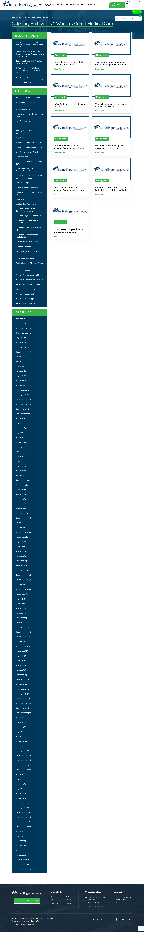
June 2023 (20, 366)
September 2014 (22, 713)
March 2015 (20, 684)
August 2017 (21, 594)
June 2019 (20, 490)
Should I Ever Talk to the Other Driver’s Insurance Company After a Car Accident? (30, 54)
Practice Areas (62, 4)
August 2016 (21, 651)
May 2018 (19, 551)
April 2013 (20, 793)
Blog (18, 138)
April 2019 (20, 499)
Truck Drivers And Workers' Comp (29, 263)
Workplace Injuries (23, 303)
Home (46, 4)
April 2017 (20, 613)
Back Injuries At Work (24, 126)
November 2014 (22, 703)
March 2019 (20, 504)
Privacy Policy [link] (36, 921)
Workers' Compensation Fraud (28, 280)
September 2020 (22, 452)
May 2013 (19, 789)
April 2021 (20, 437)
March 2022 (20, 385)
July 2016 (19, 656)
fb (116, 919)
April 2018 (20, 556)
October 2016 (21, 641)
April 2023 (20, 371)
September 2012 (22, 827)
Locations (74, 4)
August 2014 (21, 717)
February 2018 (21, 566)
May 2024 (19, 361)
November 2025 (22, 328)
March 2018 (20, 561)
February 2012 (21, 860)
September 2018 (22, 532)
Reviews (83, 4)
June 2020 (20, 461)
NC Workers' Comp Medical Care (29, 228)
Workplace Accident (24, 289)
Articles (68, 899)
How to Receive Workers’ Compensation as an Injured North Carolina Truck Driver (30, 80)
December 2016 (22, 632)
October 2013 (21, 765)
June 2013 (20, 784)
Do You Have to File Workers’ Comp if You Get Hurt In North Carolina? (28, 70)
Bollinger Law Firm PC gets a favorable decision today (109, 146)
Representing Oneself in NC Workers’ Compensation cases (69, 188)
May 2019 (19, 494)
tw (123, 919)
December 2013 (22, 755)
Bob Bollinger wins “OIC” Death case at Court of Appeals (69, 63)
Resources (98, 4)
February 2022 (21, 390)
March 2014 (20, 741)
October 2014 (21, 708)
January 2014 (21, 751)
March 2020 (20, 475)
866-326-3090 (127, 897)
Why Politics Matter (24, 270)
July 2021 (19, 423)
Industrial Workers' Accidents (27, 187)
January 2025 (21, 347)
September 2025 (22, 333)
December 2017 (22, 575)
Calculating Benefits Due (26, 152)
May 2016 (19, 665)
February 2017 (21, 622)
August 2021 (21, 418)
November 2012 (22, 817)
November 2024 (22, 357)
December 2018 (22, 518)
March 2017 (20, 618)
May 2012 (19, 846)
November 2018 (22, 523)
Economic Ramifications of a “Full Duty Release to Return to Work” (111, 188)
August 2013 (21, 774)
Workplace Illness (23, 299)
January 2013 (21, 808)
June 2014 (20, 727)
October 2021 (21, 409)
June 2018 (20, 547)
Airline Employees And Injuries (28, 98)
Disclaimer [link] (16, 921)
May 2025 (19, 338)
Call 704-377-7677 (116, 4)
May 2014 (19, 732)
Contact (47, 6)
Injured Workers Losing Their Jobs (29, 192)
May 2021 (19, 433)
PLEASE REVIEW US (99, 919)
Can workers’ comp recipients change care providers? (68, 230)
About (52, 4)
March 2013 (20, 798)
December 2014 (22, 698)
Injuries (19, 199)
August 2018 (21, 537)
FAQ (52, 901)
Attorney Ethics (22, 109)
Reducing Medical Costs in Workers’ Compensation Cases (69, 146)
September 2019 (22, 480)
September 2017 (22, 589)
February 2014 (21, 746)
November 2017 (22, 580)
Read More (58, 69)
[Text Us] (136, 11)
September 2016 (22, 646)
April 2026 (20, 319)
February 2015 (21, 689)
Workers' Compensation (25, 275)
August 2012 (21, 831)
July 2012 (19, 836)
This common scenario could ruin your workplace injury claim (110, 63)
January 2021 (21, 447)
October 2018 (21, 528)
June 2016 (20, 660)
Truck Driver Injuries (24, 258)
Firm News (20, 183)
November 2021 (22, 404)
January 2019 (21, 513)
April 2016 (20, 670)
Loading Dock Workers (25, 204)
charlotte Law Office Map (96, 906)
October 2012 (21, 822)
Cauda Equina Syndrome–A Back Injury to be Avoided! (111, 105)
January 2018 (21, 570)
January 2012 (21, 865)
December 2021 (22, 399)
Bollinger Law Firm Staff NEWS (28, 142)
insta (129, 919)
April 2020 (20, 471)
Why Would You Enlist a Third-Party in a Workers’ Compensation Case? (29, 44)
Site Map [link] (25, 921)
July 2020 (20, 456)
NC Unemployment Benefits (27, 216)
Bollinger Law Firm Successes (28, 147)
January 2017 (21, 627)
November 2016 (22, 637)
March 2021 (20, 442)
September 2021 (22, 414)
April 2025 (20, 342)
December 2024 (22, 352)
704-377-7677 (125, 900)
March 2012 (20, 855)
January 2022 (21, 395)
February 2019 (21, 509)
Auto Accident (21, 121)
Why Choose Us (55, 903)
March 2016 (20, 675)
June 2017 (20, 604)
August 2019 (21, 485)
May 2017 (19, 608)
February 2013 (21, 803)
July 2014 (19, 722)
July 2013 (19, 779)
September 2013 (22, 770)
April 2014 (20, 736)
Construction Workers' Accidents (29, 161)
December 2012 (22, 812)
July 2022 (19, 376)
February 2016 (21, 679)
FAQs (90, 4)
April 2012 (20, 850)
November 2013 (22, 760)
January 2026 (21, 323)
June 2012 (20, 841)
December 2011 (22, 869)
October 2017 (21, 585)
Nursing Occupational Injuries (28, 242)
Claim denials (21, 157)
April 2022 (20, 380)
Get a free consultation (27, 901)
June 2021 (20, 428)
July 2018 (19, 542)
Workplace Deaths (23, 294)
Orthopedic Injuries (23, 247)
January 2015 (21, 694)
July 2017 (19, 599)
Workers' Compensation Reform (29, 284)
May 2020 (19, 466)
